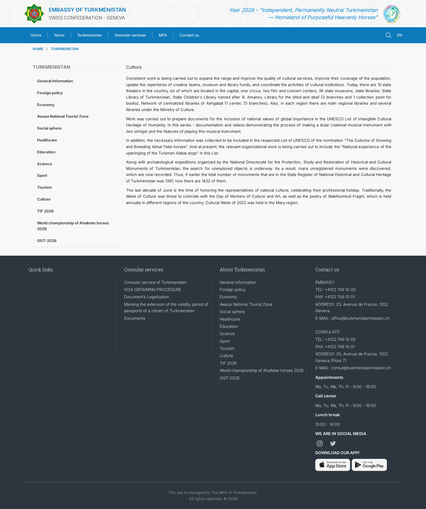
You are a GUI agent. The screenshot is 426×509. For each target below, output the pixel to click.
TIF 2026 (45, 211)
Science (44, 163)
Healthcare (47, 140)
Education (46, 152)
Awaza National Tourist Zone (63, 116)
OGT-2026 (47, 240)
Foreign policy (50, 92)
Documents (134, 318)
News (59, 35)
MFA (163, 35)
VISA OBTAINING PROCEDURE (152, 289)
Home (35, 35)
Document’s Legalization (146, 296)
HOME (38, 49)
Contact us (189, 35)
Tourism (44, 187)
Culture (44, 199)
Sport (42, 175)
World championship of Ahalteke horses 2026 (73, 226)
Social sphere (49, 128)
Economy (45, 104)
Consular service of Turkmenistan (155, 282)
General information (55, 81)
